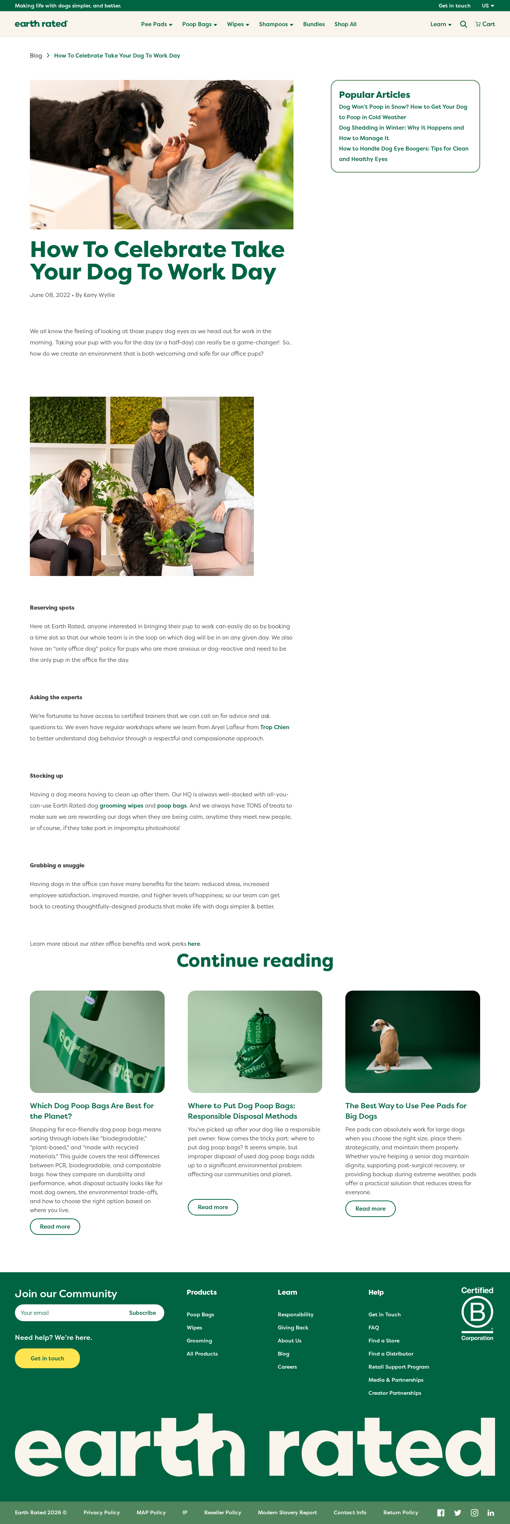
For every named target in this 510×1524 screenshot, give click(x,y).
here (194, 944)
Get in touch (455, 6)
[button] (156, 24)
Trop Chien (274, 727)
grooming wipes (121, 805)
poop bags (172, 805)
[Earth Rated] (41, 24)
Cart (488, 24)
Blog (36, 55)
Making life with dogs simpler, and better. (68, 6)
